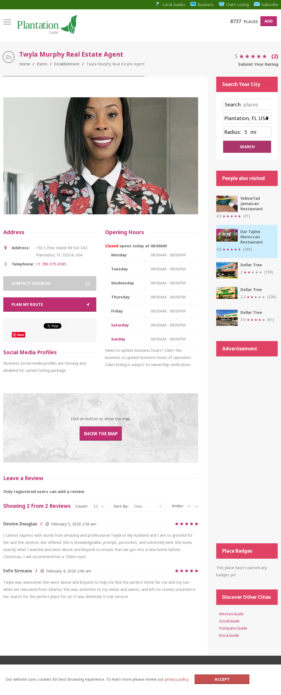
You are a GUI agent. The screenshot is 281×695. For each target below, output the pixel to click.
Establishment (67, 64)
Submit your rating (258, 64)
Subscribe (269, 4)
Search (233, 104)
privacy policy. (177, 679)
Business (205, 4)
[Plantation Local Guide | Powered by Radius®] (46, 32)
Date (138, 506)
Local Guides (173, 4)
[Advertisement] (247, 449)
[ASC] (196, 506)
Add (269, 21)
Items (42, 64)
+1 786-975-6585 (51, 264)
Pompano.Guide (233, 628)
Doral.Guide (229, 621)
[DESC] (188, 506)
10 (96, 506)
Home (24, 64)
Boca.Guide (229, 635)
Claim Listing (237, 4)
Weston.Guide (231, 613)
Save (20, 335)
